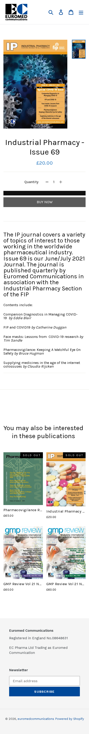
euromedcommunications (36, 719)
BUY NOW (44, 202)
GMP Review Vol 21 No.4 (66, 584)
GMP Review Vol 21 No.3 (23, 584)
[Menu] (81, 12)
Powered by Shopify (69, 719)
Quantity (31, 182)
